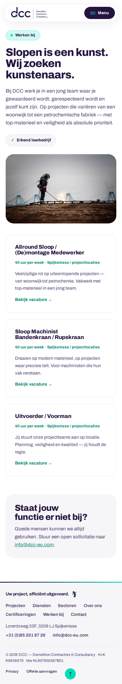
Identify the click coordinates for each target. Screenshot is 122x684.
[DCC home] (29, 13)
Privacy (12, 671)
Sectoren (67, 605)
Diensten (42, 605)
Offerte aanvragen (41, 671)
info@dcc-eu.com (34, 544)
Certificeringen (21, 614)
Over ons (93, 605)
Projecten (15, 605)
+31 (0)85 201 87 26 (25, 635)
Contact (79, 614)
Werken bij (53, 614)
